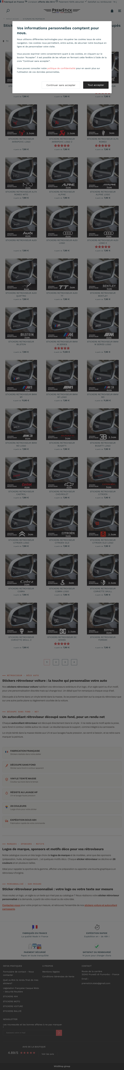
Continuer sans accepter (60, 85)
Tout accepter (96, 85)
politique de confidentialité (61, 68)
